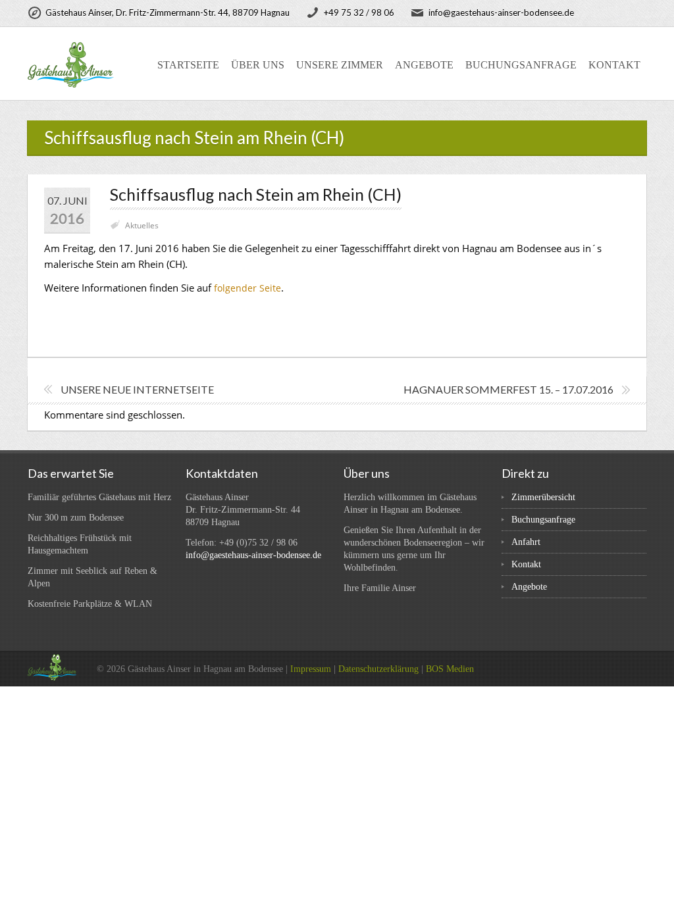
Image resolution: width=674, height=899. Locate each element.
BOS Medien (450, 669)
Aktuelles (142, 225)
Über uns (257, 64)
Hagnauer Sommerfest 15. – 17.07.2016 (508, 389)
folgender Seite (247, 288)
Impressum (310, 669)
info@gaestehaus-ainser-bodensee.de (253, 555)
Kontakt (614, 64)
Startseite (188, 64)
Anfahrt (525, 542)
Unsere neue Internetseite (137, 389)
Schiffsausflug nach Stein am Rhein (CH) (256, 194)
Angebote (424, 64)
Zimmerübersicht (543, 497)
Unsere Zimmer (339, 64)
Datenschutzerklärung (378, 669)
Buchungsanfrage (521, 64)
